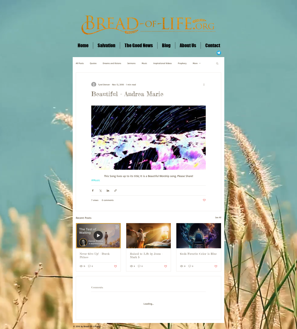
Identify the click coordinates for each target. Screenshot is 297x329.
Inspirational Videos (162, 63)
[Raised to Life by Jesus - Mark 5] (148, 235)
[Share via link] (115, 190)
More (195, 63)
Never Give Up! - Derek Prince (95, 255)
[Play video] (148, 138)
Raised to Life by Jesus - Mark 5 (146, 255)
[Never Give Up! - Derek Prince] (98, 235)
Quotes (93, 63)
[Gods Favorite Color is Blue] (198, 235)
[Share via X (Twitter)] (100, 190)
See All (218, 217)
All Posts (80, 63)
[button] (217, 63)
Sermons (131, 63)
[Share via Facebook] (92, 190)
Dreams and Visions (112, 63)
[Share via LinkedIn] (107, 190)
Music (144, 63)
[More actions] (204, 84)
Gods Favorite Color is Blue (198, 253)
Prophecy (182, 63)
